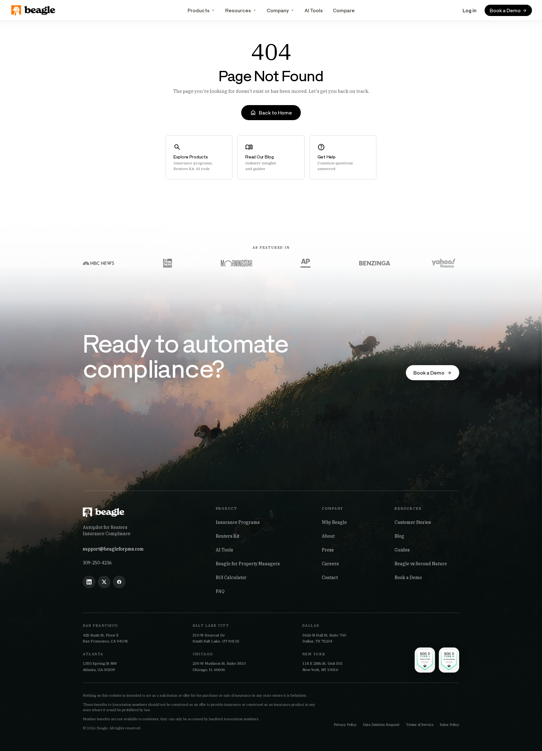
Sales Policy (449, 724)
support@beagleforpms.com (113, 549)
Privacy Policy (345, 724)
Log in (469, 10)
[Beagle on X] (104, 582)
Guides (402, 550)
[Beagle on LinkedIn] (89, 582)
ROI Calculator (231, 577)
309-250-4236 (97, 563)
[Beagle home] (34, 10)
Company (278, 10)
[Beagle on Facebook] (119, 582)
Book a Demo (408, 577)
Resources (238, 10)
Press (328, 550)
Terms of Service (419, 724)
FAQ (220, 591)
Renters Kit (227, 536)
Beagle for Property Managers (248, 564)
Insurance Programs (238, 522)
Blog (399, 536)
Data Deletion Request (381, 724)
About (328, 536)
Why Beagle (334, 522)
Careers (330, 564)
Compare (344, 10)
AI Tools (314, 10)
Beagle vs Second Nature (421, 564)
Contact (330, 577)
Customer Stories (413, 522)
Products (199, 10)
